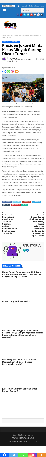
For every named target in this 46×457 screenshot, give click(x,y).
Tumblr (7, 205)
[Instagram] (12, 71)
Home (4, 35)
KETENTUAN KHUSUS (26, 438)
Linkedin (37, 202)
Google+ (27, 202)
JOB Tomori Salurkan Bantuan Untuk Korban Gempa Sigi (19, 389)
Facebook (7, 202)
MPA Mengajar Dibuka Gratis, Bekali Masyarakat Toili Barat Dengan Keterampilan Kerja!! (19, 361)
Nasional (15, 41)
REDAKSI (15, 438)
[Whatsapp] (8, 71)
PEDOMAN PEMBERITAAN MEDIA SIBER (23, 442)
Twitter (17, 202)
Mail (25, 205)
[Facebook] (4, 71)
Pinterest (16, 205)
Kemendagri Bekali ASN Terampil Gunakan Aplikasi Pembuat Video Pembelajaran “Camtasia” (9, 224)
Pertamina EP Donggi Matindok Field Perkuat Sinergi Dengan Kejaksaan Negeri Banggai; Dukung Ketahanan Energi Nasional (22, 334)
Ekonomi (9, 35)
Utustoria (13, 58)
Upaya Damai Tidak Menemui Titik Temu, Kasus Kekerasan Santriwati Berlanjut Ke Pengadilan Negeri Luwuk (36, 225)
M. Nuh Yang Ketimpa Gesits (16, 301)
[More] (17, 71)
